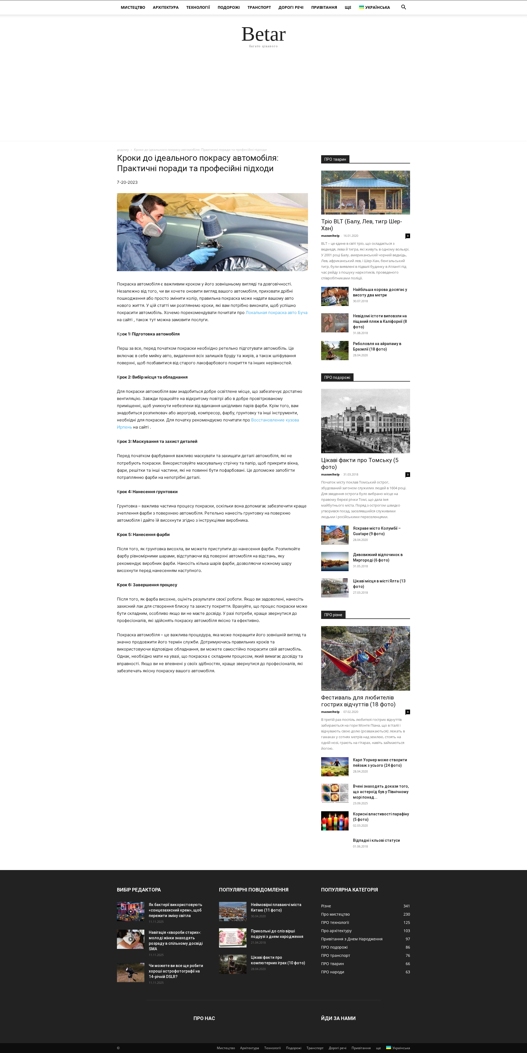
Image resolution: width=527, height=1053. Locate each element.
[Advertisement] (263, 99)
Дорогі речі (291, 7)
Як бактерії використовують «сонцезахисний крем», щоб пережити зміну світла (175, 910)
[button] (403, 7)
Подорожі (229, 7)
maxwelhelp (330, 236)
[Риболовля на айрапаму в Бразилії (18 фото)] (335, 350)
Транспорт (259, 7)
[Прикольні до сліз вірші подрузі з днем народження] (232, 938)
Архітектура (166, 7)
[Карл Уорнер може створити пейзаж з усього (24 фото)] (335, 766)
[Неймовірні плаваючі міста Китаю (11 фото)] (232, 911)
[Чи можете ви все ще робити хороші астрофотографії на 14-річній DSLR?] (130, 972)
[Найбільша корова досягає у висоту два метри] (335, 296)
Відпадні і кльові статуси (376, 840)
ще (348, 7)
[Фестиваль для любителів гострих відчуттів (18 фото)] (365, 658)
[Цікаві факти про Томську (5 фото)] (365, 421)
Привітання (324, 7)
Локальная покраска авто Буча (276, 312)
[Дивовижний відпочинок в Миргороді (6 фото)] (335, 561)
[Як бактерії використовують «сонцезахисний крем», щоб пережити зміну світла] (130, 911)
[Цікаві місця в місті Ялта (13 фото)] (335, 588)
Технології (198, 7)
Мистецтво (133, 7)
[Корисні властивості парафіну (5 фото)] (335, 820)
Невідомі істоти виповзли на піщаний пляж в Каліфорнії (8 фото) (380, 321)
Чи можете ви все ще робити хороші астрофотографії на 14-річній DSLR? (176, 971)
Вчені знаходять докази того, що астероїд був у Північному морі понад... (381, 791)
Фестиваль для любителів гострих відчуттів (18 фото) (358, 701)
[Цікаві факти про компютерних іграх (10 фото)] (232, 964)
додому (123, 149)
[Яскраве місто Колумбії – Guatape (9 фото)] (335, 535)
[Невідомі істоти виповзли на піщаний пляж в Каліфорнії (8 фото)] (335, 322)
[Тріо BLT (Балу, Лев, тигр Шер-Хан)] (365, 193)
